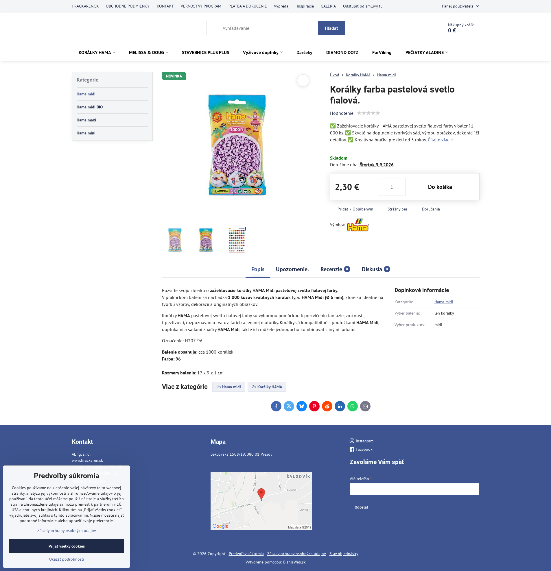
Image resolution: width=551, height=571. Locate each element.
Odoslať (361, 507)
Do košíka (440, 187)
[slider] (368, 113)
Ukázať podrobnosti (66, 559)
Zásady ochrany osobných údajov (296, 553)
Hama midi (443, 301)
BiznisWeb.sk (294, 562)
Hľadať (331, 28)
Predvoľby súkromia (246, 553)
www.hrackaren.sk (87, 460)
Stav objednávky (343, 553)
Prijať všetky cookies (67, 546)
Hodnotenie (341, 113)
